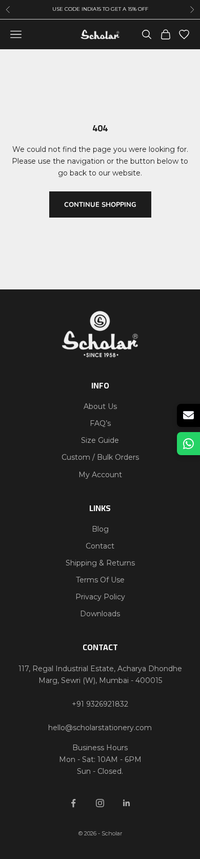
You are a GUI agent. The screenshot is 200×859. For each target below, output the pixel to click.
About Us (100, 406)
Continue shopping (100, 204)
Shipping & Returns (100, 563)
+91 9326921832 (100, 704)
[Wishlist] (184, 34)
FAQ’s (100, 423)
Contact (100, 546)
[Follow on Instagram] (100, 803)
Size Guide (100, 440)
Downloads (100, 613)
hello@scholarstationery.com (100, 727)
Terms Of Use (100, 579)
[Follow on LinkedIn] (127, 803)
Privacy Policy (100, 596)
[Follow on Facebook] (73, 803)
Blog (100, 529)
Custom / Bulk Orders (100, 457)
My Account (100, 474)
